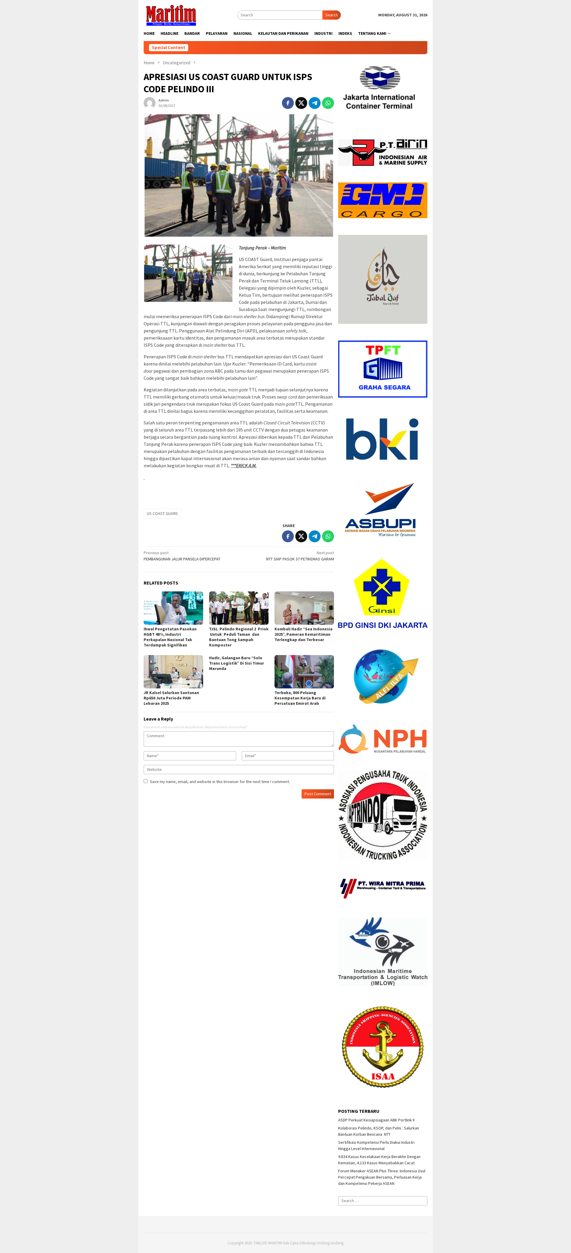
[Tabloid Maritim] (171, 14)
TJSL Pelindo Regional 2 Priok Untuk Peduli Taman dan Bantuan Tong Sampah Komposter (239, 637)
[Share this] (288, 103)
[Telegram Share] (315, 103)
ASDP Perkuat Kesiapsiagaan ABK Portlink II (376, 1120)
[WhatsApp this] (328, 103)
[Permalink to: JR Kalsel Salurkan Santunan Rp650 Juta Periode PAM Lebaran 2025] (173, 671)
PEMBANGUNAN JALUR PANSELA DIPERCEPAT (182, 556)
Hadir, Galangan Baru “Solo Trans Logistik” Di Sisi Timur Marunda (236, 663)
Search (331, 15)
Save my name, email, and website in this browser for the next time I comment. (220, 781)
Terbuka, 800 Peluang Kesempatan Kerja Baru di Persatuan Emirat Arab (300, 698)
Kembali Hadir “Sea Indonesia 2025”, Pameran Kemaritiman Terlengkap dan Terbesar (303, 634)
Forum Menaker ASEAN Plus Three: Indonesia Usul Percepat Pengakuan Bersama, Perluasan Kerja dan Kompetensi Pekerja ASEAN (381, 1177)
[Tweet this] (301, 103)
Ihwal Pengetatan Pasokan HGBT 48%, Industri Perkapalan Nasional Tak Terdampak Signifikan (170, 637)
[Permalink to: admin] (150, 102)
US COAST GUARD (162, 513)
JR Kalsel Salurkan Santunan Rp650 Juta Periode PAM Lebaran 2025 (171, 698)
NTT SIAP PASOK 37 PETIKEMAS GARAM (300, 556)
